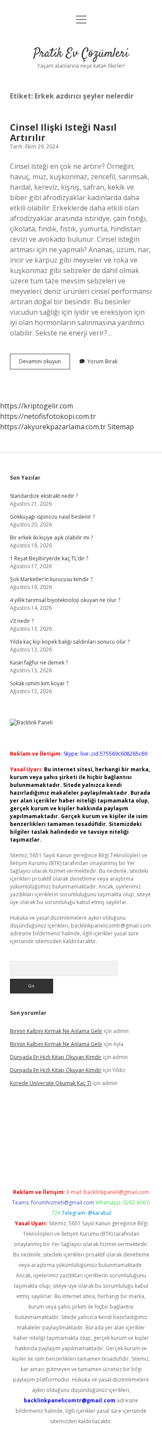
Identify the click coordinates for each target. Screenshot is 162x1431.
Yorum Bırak (102, 361)
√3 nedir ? (22, 621)
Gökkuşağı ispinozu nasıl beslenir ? (52, 516)
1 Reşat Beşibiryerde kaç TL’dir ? (49, 558)
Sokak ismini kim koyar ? (39, 683)
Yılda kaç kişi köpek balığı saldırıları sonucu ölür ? (70, 641)
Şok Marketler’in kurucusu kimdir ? (51, 579)
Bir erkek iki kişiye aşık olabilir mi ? (51, 537)
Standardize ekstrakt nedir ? (44, 496)
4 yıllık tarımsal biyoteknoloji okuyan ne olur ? (65, 600)
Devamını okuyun (44, 363)
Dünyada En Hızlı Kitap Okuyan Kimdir (56, 1057)
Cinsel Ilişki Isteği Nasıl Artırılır (63, 132)
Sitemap (121, 426)
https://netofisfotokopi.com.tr (48, 416)
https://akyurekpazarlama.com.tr (53, 426)
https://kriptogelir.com (36, 406)
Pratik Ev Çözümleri (81, 54)
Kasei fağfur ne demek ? (39, 662)
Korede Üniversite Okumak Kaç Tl (50, 1083)
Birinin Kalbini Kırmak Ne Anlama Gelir (56, 1031)
